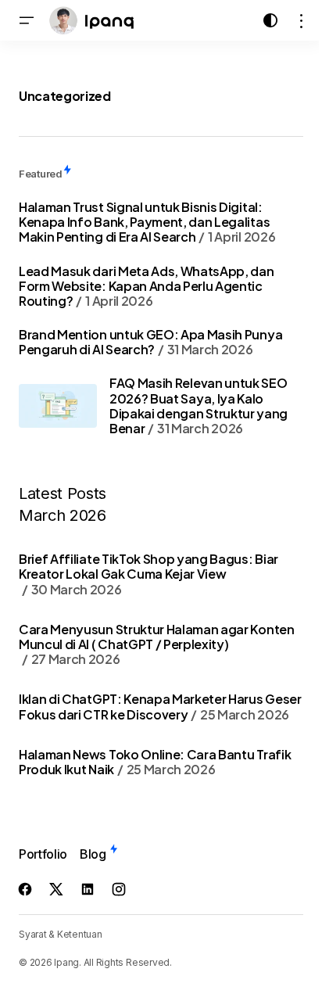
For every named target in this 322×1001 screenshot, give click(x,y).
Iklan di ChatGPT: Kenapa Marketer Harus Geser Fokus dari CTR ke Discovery (160, 706)
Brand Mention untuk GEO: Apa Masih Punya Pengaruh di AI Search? (150, 341)
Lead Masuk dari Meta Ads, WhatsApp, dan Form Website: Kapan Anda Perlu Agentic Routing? (146, 286)
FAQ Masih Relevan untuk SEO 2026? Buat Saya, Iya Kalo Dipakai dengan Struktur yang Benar (198, 405)
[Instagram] (118, 889)
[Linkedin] (87, 889)
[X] (56, 889)
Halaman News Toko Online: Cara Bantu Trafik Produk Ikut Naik (155, 762)
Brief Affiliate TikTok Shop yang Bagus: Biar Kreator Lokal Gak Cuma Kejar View (148, 574)
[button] (26, 20)
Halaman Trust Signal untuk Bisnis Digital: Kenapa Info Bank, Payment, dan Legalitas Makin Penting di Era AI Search (147, 222)
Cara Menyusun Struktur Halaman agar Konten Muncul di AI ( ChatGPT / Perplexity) (157, 644)
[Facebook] (25, 889)
